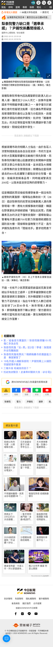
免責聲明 (19, 598)
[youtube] (36, 613)
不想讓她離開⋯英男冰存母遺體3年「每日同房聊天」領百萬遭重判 (14, 494)
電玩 (39, 7)
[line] (29, 613)
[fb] (15, 613)
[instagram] (22, 613)
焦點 (3, 7)
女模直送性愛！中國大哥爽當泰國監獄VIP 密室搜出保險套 (26, 466)
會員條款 (16, 603)
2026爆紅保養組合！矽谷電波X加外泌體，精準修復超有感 (9, 468)
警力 (19, 401)
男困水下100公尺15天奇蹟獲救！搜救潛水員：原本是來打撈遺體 (9, 517)
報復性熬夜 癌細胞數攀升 (39, 494)
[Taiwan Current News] (33, 3)
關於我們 (26, 603)
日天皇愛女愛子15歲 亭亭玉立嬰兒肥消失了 (26, 444)
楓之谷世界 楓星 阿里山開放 (38, 567)
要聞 (17, 7)
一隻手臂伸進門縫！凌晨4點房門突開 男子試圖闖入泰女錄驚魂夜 (26, 517)
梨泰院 (7, 401)
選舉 (41, 401)
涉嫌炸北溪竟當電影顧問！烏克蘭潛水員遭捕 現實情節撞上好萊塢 (43, 466)
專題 (25, 7)
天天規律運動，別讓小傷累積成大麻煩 (42, 444)
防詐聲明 (8, 598)
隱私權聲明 (31, 598)
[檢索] (44, 3)
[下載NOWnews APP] (38, 3)
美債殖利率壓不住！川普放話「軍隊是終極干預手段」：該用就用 (43, 538)
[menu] (50, 7)
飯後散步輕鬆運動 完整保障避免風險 (42, 517)
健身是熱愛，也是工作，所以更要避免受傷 (14, 567)
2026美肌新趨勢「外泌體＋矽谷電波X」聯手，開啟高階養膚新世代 (9, 540)
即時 (10, 7)
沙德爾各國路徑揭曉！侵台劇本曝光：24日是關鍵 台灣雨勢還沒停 (26, 538)
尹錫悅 (30, 401)
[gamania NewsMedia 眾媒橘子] (26, 625)
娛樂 (32, 7)
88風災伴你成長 (29, 12)
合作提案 (37, 603)
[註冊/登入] (49, 3)
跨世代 (45, 12)
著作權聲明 (44, 598)
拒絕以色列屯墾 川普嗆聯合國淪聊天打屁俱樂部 (9, 444)
